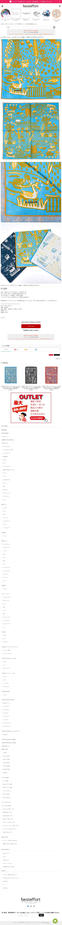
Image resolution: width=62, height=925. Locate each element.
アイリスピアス (6, 706)
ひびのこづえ (5, 443)
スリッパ (5, 580)
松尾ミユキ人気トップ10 (8, 819)
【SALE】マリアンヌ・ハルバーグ (10, 646)
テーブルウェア (6, 496)
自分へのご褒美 (6, 794)
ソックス (5, 536)
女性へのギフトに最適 (7, 784)
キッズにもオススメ (7, 790)
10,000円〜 (5, 772)
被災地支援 (4, 430)
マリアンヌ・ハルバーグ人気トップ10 (10, 825)
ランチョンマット (6, 686)
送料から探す (5, 837)
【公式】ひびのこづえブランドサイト (11, 878)
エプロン (5, 680)
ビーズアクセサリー (7, 466)
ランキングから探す (6, 805)
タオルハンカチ (6, 547)
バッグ (4, 476)
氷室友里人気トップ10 (7, 812)
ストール (5, 473)
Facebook (5, 881)
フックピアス (5, 719)
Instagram (5, 888)
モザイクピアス (6, 709)
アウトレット (5, 436)
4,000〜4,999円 (6, 766)
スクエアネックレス (7, 723)
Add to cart (31, 326)
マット (4, 627)
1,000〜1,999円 (6, 756)
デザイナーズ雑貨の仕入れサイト (10, 874)
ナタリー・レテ (5, 593)
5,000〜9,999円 (6, 769)
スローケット (5, 574)
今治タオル (5, 489)
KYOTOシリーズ (6, 703)
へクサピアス (5, 713)
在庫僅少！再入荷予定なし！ (8, 439)
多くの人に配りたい (7, 797)
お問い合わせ (6, 860)
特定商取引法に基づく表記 (8, 866)
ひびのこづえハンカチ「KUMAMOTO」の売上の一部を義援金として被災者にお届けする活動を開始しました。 (26, 24)
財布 (4, 613)
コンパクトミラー (6, 567)
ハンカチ (5, 507)
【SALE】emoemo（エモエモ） (9, 658)
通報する (58, 358)
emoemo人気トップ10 (7, 815)
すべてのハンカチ (6, 446)
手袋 (4, 486)
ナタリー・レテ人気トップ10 (9, 822)
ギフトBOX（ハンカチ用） (8, 449)
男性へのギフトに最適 (7, 787)
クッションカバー (6, 527)
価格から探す (5, 749)
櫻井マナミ (4, 504)
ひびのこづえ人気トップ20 (8, 809)
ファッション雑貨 (6, 650)
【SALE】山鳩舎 (5, 691)
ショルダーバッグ (6, 521)
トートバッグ (5, 517)
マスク (4, 499)
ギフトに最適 (5, 780)
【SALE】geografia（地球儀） (9, 739)
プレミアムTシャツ (7, 453)
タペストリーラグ (6, 623)
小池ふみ (4, 632)
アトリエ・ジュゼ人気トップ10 (9, 828)
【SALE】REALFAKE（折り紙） (9, 742)
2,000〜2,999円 (6, 759)
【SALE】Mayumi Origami (8, 699)
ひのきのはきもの (6, 479)
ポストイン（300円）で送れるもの (10, 840)
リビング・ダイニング (7, 653)
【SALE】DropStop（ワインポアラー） (11, 731)
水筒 (4, 554)
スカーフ (5, 524)
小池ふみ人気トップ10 (7, 832)
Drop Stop (5, 734)
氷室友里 (4, 532)
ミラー (4, 665)
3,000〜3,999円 (6, 762)
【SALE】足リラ (5, 746)
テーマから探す (5, 777)
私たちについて (6, 853)
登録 (41, 915)
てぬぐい (5, 459)
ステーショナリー (6, 493)
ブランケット (5, 577)
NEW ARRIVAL (5, 433)
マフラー (5, 483)
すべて (6, 349)
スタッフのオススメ (6, 802)
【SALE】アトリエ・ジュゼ (8, 673)
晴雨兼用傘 (5, 456)
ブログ (4, 856)
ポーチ (4, 463)
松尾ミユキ (4, 540)
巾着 (4, 514)
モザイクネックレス (7, 726)
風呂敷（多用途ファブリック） (9, 469)
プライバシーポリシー (8, 863)
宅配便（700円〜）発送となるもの (10, 843)
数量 (2, 317)
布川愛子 (4, 585)
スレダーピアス (6, 716)
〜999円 (4, 752)
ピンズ (4, 638)
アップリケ (5, 641)
